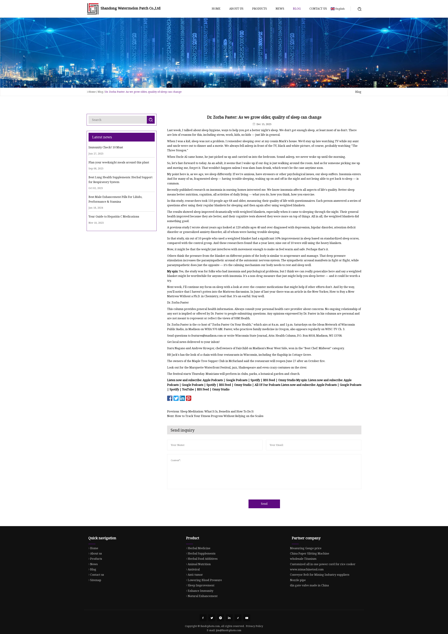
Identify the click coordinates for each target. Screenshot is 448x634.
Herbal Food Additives (203, 559)
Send (264, 504)
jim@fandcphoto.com (228, 630)
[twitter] (211, 617)
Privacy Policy (254, 626)
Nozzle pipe (298, 580)
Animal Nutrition (199, 564)
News (280, 9)
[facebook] (203, 617)
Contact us (318, 9)
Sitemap (95, 580)
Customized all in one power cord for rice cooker (322, 564)
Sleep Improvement (201, 585)
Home (216, 9)
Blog (297, 9)
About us (236, 9)
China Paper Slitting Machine (309, 553)
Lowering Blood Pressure (205, 580)
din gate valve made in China (309, 585)
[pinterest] (220, 617)
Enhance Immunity (200, 591)
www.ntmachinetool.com (307, 569)
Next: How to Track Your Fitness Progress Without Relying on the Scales (215, 416)
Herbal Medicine (199, 548)
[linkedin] (229, 617)
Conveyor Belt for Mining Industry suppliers (319, 575)
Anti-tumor (195, 575)
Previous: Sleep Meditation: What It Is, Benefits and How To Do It (210, 411)
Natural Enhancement (203, 596)
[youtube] (246, 617)
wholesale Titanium (303, 559)
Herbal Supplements (201, 553)
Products (259, 9)
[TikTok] (237, 617)
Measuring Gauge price (305, 548)
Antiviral (194, 569)
